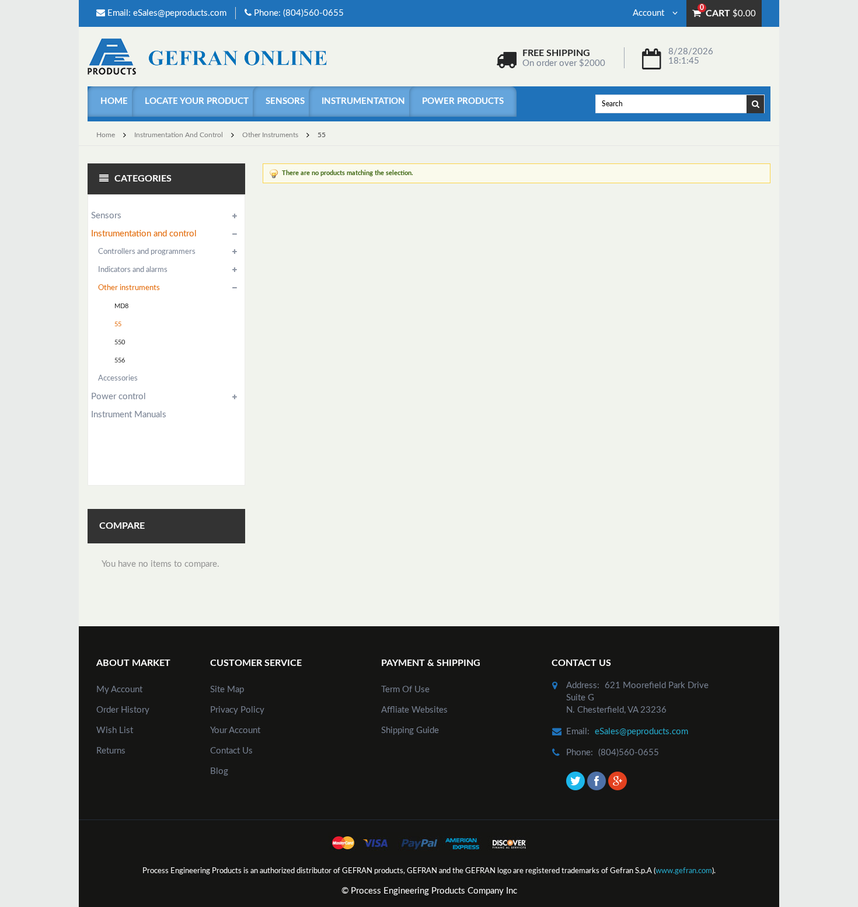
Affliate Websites (414, 710)
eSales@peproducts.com (179, 13)
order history (122, 710)
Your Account (235, 730)
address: (582, 685)
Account (650, 13)
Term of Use (405, 689)
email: (578, 731)
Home (114, 101)
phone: (579, 752)
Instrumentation (363, 101)
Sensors (285, 101)
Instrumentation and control (178, 134)
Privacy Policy (237, 710)
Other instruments (270, 134)
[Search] (756, 103)
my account (119, 689)
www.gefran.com (683, 871)
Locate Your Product (197, 101)
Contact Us (231, 750)
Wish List (114, 730)
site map (227, 689)
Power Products (463, 101)
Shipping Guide (410, 730)
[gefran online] (207, 56)
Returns (110, 750)
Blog (219, 771)
